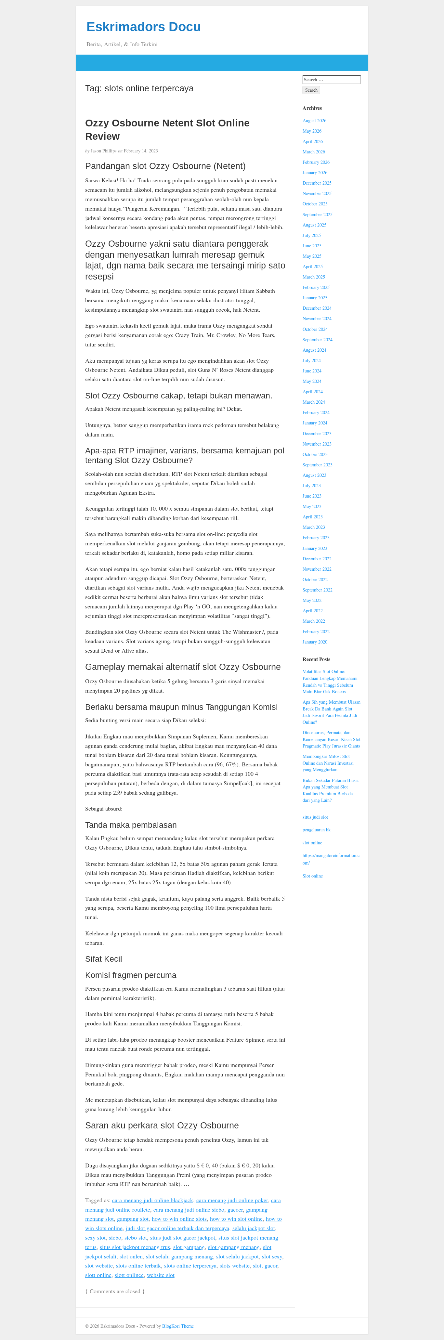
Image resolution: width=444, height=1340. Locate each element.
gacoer (235, 1209)
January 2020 (315, 642)
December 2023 (317, 433)
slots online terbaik (138, 1265)
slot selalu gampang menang (179, 1256)
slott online (98, 1275)
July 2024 (312, 360)
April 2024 (313, 391)
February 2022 (316, 631)
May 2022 (312, 600)
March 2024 (314, 402)
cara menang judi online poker (232, 1200)
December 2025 (317, 183)
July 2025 (312, 235)
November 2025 (317, 193)
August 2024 (314, 350)
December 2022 (317, 558)
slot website (99, 1265)
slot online (312, 842)
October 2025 (315, 204)
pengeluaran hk (317, 829)
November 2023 (317, 444)
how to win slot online (236, 1218)
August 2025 (314, 225)
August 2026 (314, 120)
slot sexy (272, 1256)
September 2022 (318, 590)
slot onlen (131, 1256)
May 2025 (312, 256)
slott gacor (265, 1265)
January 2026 (315, 172)
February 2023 (316, 537)
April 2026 (313, 141)
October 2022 (315, 579)
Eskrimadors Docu (143, 27)
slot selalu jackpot (237, 1256)
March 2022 (314, 621)
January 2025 (315, 297)
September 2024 (318, 339)
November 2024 (317, 318)
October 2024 (315, 329)
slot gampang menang (234, 1247)
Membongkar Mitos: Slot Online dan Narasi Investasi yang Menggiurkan (328, 763)
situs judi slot (315, 817)
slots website (235, 1265)
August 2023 (314, 475)
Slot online (313, 876)
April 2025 (313, 266)
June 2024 (312, 371)
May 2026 (312, 131)
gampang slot (133, 1218)
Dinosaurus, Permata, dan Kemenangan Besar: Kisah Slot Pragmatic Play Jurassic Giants (331, 739)
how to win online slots (179, 1218)
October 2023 (315, 454)
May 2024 (312, 381)
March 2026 (314, 152)
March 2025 (314, 277)
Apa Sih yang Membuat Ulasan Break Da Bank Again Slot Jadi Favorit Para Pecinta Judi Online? (331, 712)
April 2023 (313, 517)
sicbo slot (135, 1237)
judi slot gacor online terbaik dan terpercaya (177, 1228)
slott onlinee (129, 1275)
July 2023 (312, 485)
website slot (161, 1275)
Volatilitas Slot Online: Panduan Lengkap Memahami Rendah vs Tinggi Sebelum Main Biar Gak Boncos (330, 681)
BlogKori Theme (178, 1326)
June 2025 (312, 245)
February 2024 (316, 412)
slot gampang (189, 1247)
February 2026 (316, 162)
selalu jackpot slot (253, 1228)
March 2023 (314, 527)
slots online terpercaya (190, 1265)
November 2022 (317, 569)
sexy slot (95, 1237)
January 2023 (315, 548)
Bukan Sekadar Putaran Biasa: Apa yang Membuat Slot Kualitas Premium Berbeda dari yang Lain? (331, 790)
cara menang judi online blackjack (152, 1200)
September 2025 (318, 214)
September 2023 (318, 465)
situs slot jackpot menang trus (135, 1247)
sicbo (115, 1237)
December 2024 (317, 308)
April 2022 (313, 610)
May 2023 (312, 506)
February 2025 (316, 287)
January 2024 (315, 423)
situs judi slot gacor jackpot (182, 1237)
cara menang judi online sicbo (188, 1209)
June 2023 (312, 496)
